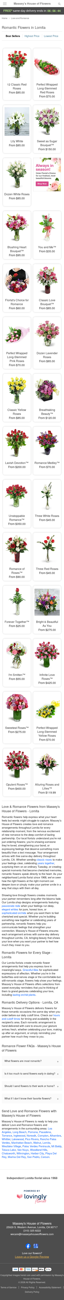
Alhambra (55, 1135)
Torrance (7, 1135)
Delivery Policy (32, 1292)
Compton (43, 1135)
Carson (45, 1157)
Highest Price (32, 36)
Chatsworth (8, 1153)
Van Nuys (23, 1150)
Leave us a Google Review (32, 1257)
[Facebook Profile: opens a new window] (28, 1245)
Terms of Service (9, 1287)
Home (4, 18)
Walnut (37, 1142)
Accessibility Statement (50, 1287)
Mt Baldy (56, 1146)
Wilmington (23, 1153)
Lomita (46, 1142)
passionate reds (11, 906)
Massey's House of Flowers (32, 3)
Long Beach (19, 1132)
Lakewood (18, 1139)
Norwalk (31, 1135)
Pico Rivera (32, 1139)
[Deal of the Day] (47, 180)
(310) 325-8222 (32, 1230)
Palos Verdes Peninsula (36, 1146)
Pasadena (45, 1132)
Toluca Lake (9, 1150)
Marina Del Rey (17, 1157)
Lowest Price (51, 36)
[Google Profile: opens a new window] (35, 1245)
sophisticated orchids (14, 913)
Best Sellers (13, 36)
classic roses (44, 859)
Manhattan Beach (21, 1142)
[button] (56, 1292)
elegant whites (10, 909)
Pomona (33, 1132)
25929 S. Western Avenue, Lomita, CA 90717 (32, 1227)
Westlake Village (11, 1146)
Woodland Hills (38, 1150)
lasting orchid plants (24, 994)
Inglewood (19, 1135)
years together (46, 863)
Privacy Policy (27, 1287)
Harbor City (37, 1153)
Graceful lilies (30, 970)
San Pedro (33, 1157)
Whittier (6, 1139)
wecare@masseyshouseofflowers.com (32, 1234)
